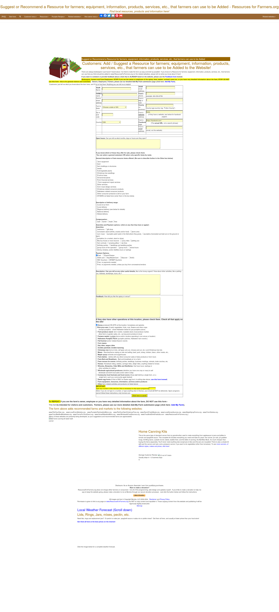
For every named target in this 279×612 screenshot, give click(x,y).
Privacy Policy (164, 499)
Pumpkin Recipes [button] (58, 16)
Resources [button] (43, 16)
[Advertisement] (139, 40)
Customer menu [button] (29, 16)
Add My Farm (170, 81)
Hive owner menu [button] (90, 16)
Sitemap (139, 506)
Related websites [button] (74, 16)
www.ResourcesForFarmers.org (117, 501)
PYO (4, 16)
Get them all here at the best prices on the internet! (96, 522)
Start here (12, 16)
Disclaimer (153, 499)
